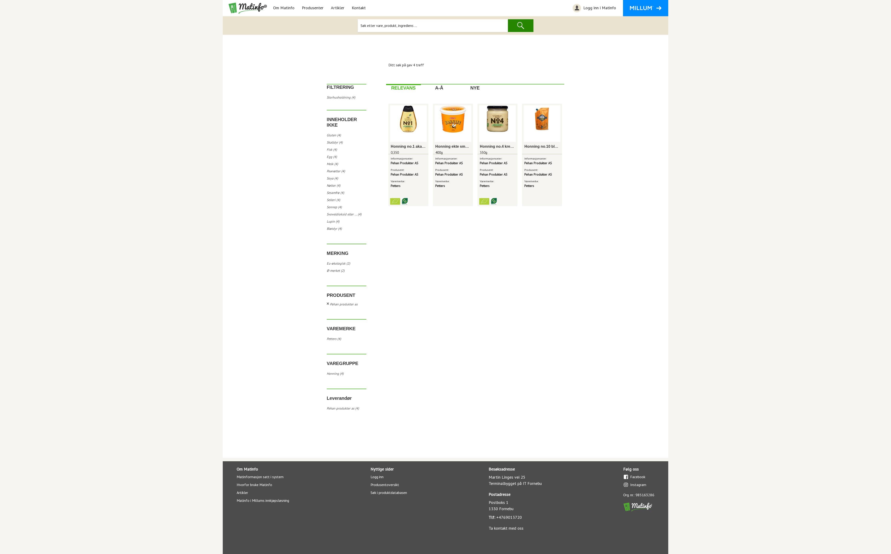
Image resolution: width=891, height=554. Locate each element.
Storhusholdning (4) (341, 97)
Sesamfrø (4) (335, 193)
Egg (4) (332, 157)
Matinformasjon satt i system (260, 476)
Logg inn (377, 476)
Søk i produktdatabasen (389, 492)
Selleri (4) (333, 200)
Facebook (637, 476)
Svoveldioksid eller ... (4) (344, 214)
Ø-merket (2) (336, 271)
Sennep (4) (334, 207)
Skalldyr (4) (335, 142)
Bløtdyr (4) (334, 229)
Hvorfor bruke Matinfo (254, 484)
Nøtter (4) (333, 185)
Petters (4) (334, 339)
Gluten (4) (334, 135)
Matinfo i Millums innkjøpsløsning (263, 500)
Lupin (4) (333, 221)
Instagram (638, 484)
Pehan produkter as (344, 304)
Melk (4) (332, 164)
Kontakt (359, 7)
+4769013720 (509, 517)
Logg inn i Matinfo (599, 7)
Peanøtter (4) (336, 171)
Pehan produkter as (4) (343, 408)
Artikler (337, 7)
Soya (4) (332, 178)
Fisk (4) (332, 149)
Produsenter (312, 7)
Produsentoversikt (385, 484)
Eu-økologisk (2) (338, 263)
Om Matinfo (283, 7)
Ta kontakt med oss (506, 528)
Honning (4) (335, 373)
